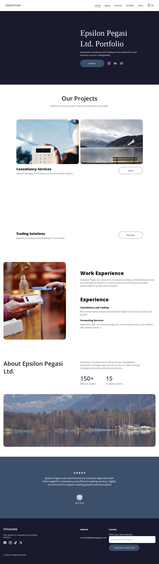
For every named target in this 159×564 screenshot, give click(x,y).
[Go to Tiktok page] (15, 542)
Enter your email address (121, 534)
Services (118, 5)
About (107, 5)
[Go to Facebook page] (4, 542)
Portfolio (130, 5)
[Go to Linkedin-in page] (116, 63)
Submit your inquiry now (124, 547)
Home (98, 5)
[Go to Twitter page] (20, 542)
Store (140, 5)
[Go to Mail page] (121, 63)
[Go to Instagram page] (110, 63)
